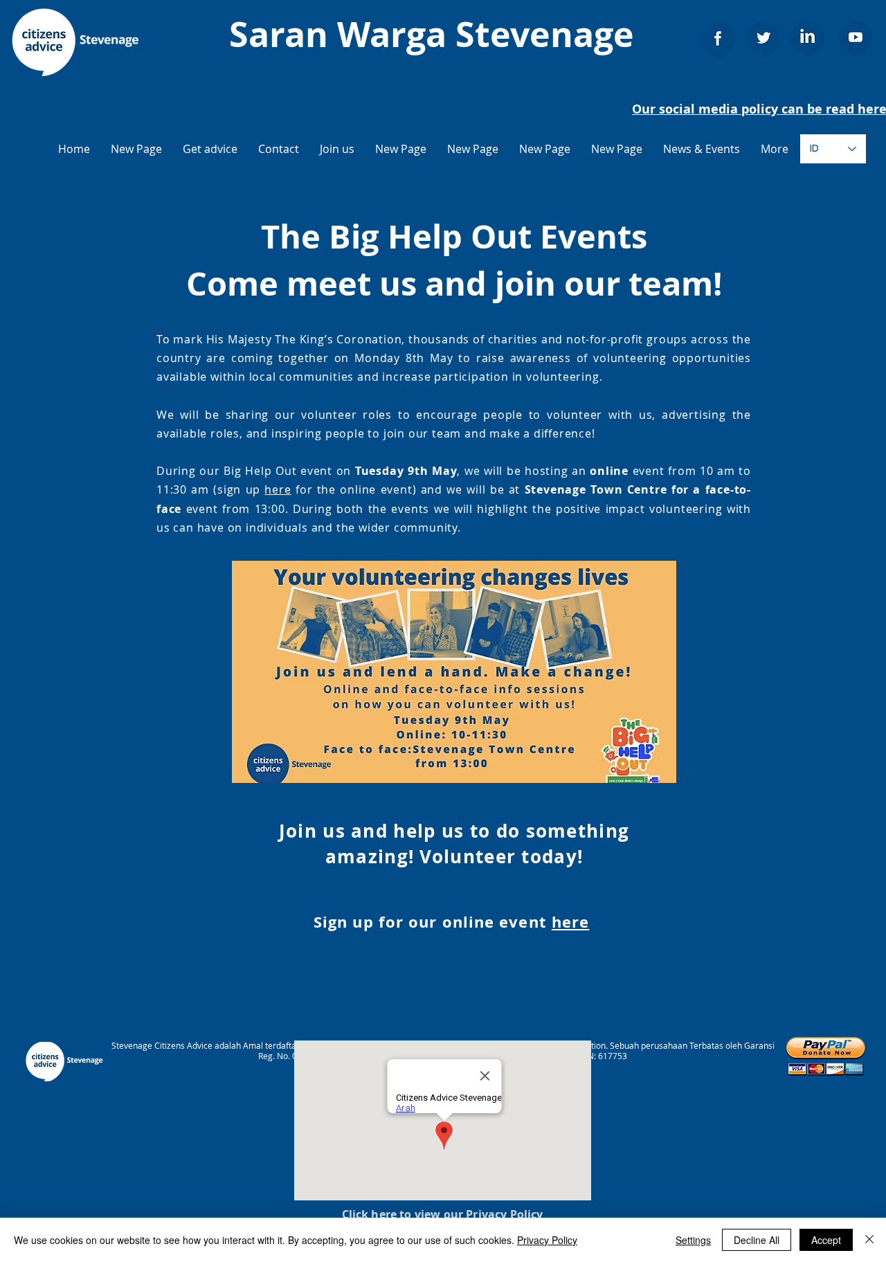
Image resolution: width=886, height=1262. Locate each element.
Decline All (756, 1240)
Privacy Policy (547, 1240)
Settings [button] (693, 1240)
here (277, 489)
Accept (826, 1240)
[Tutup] (869, 1240)
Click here (369, 1214)
